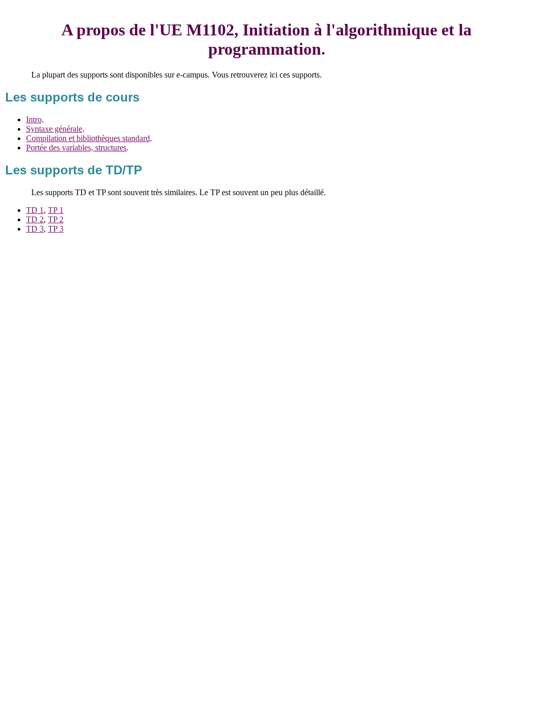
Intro (34, 119)
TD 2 (35, 219)
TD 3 (35, 228)
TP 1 (56, 210)
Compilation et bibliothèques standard (88, 138)
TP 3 (56, 228)
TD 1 (35, 210)
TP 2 (56, 219)
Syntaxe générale (54, 128)
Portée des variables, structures (76, 147)
